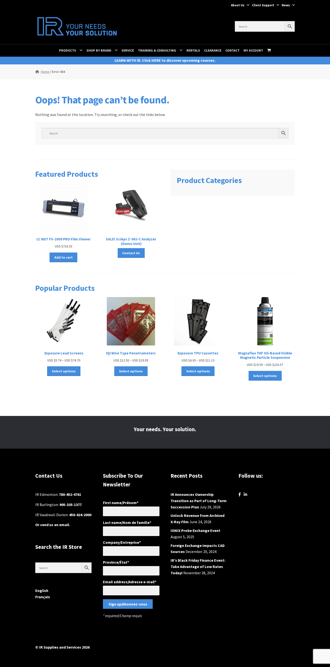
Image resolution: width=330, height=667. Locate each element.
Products (67, 50)
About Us (237, 5)
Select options (64, 371)
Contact (232, 50)
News (286, 5)
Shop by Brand (98, 50)
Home (45, 71)
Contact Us (131, 253)
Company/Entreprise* (122, 542)
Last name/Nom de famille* (127, 522)
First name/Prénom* (120, 502)
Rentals (193, 50)
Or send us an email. (52, 524)
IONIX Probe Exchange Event (195, 530)
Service (128, 50)
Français (42, 596)
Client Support (263, 5)
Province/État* (116, 562)
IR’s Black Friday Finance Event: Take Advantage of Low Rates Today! (198, 566)
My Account (253, 50)
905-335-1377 (70, 504)
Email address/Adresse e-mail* (129, 581)
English (41, 590)
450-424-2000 (80, 514)
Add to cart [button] (63, 257)
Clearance (212, 50)
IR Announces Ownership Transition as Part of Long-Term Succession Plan (199, 500)
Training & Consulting (157, 50)
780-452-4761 (70, 494)
